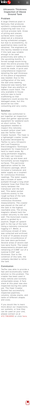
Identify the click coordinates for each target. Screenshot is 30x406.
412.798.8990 (7, 316)
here (24, 316)
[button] (27, 3)
